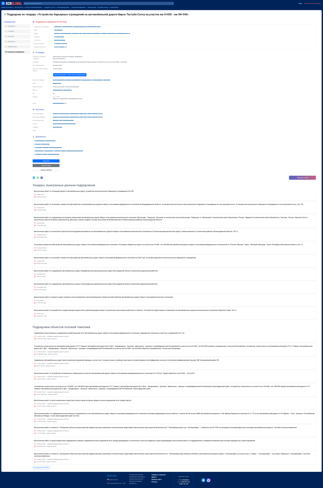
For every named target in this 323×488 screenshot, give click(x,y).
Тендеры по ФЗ (49, 7)
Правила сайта (156, 479)
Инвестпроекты (7, 7)
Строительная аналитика (136, 479)
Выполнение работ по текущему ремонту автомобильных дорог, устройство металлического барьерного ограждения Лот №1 (84, 191)
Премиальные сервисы (135, 481)
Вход (300, 3)
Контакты (11, 36)
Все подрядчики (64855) (41, 467)
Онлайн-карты (103, 7)
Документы (11, 41)
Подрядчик (11, 26)
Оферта (154, 477)
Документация (46, 165)
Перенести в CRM (302, 177)
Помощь (154, 482)
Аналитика (114, 7)
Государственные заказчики (137, 476)
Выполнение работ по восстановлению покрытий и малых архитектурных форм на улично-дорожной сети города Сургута (82, 400)
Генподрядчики (62, 7)
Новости (20, 7)
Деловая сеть (133, 483)
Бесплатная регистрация (312, 3)
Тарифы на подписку (158, 475)
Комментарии (12, 46)
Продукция (91, 7)
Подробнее (46, 161)
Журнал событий (46, 170)
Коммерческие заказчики (136, 474)
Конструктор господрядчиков (15, 52)
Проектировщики (78, 7)
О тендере (11, 31)
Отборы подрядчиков (33, 7)
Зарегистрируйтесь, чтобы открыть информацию (69, 75)
